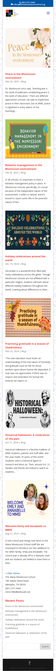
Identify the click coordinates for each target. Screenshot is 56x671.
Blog (23, 81)
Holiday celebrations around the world (24, 619)
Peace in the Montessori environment (24, 606)
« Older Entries (12, 573)
